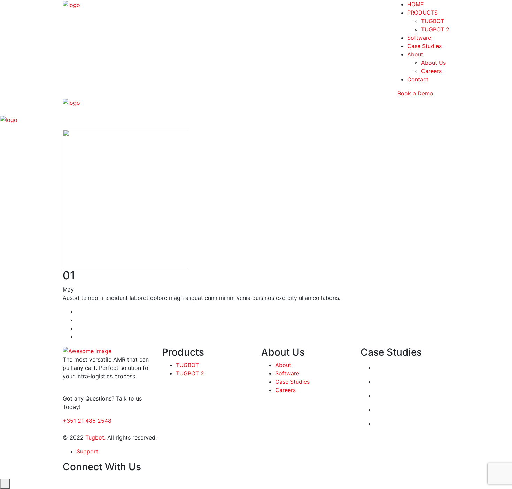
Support (87, 451)
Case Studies (424, 45)
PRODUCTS (422, 12)
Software (419, 37)
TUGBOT (432, 20)
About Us (433, 62)
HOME (415, 4)
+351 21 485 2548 (87, 420)
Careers (431, 71)
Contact (417, 79)
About (415, 54)
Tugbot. (95, 437)
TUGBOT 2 (435, 29)
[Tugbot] (71, 4)
